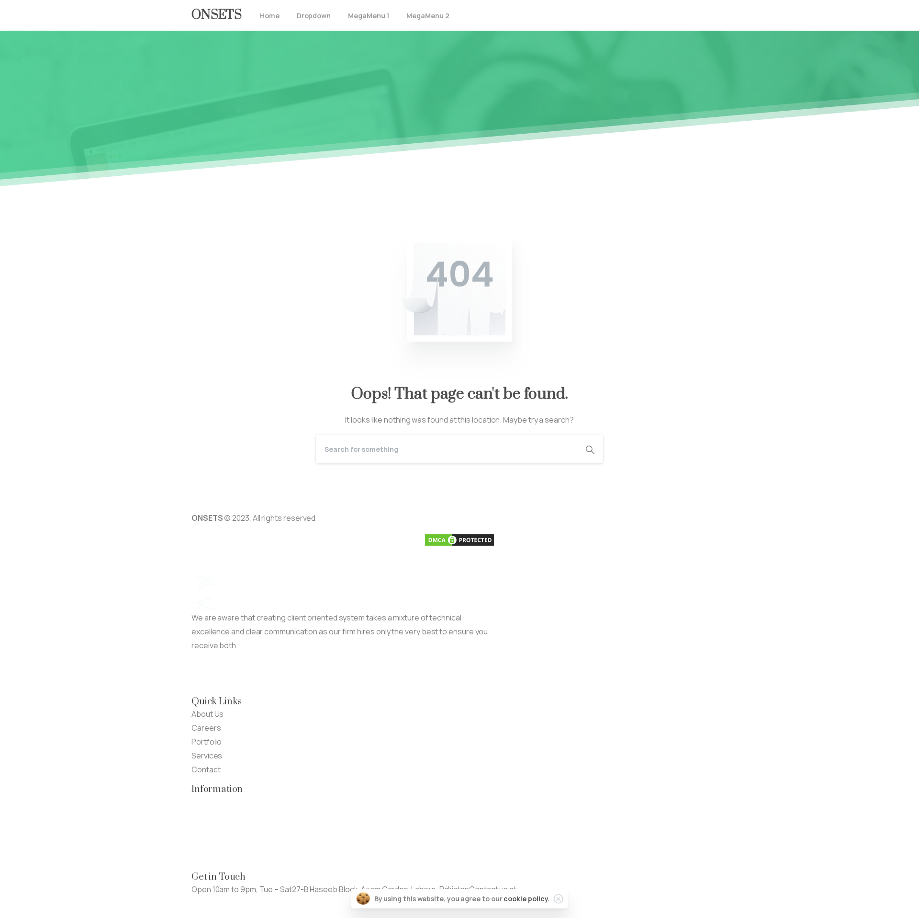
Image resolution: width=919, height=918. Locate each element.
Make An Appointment (316, 673)
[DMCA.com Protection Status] (459, 539)
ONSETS (216, 15)
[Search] (590, 449)
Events (203, 829)
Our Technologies (222, 801)
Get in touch (212, 903)
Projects (206, 815)
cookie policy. (526, 898)
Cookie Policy (214, 857)
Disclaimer (209, 843)
